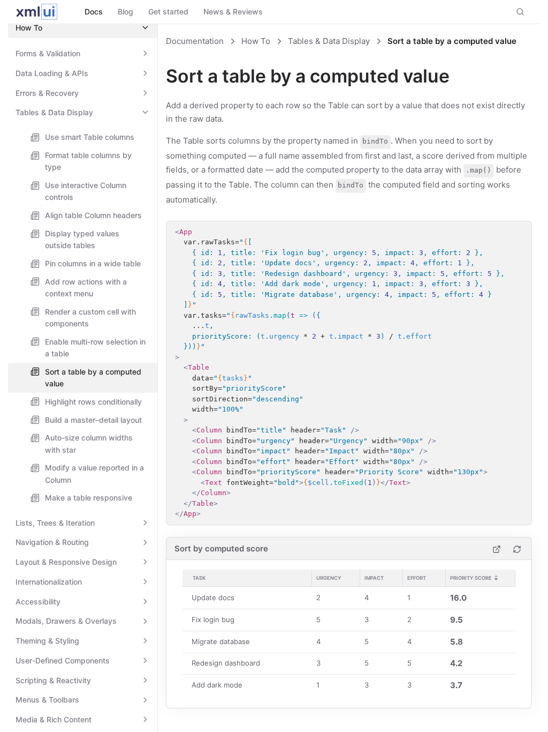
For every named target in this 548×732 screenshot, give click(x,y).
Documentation (195, 41)
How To (255, 41)
